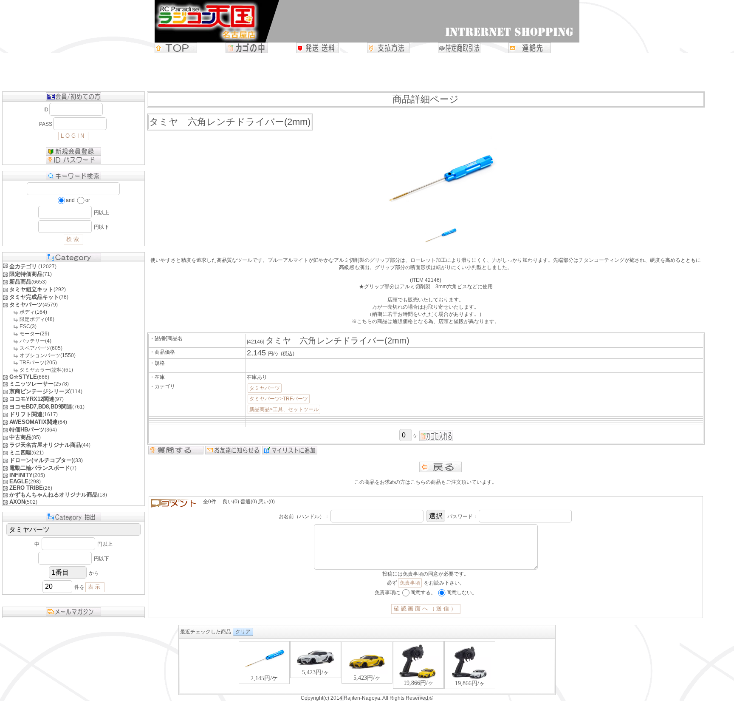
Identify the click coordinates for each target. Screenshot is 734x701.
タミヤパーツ (264, 388)
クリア (243, 632)
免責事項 (410, 583)
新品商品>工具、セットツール (284, 409)
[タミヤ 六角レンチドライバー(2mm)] (440, 247)
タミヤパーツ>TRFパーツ (278, 399)
